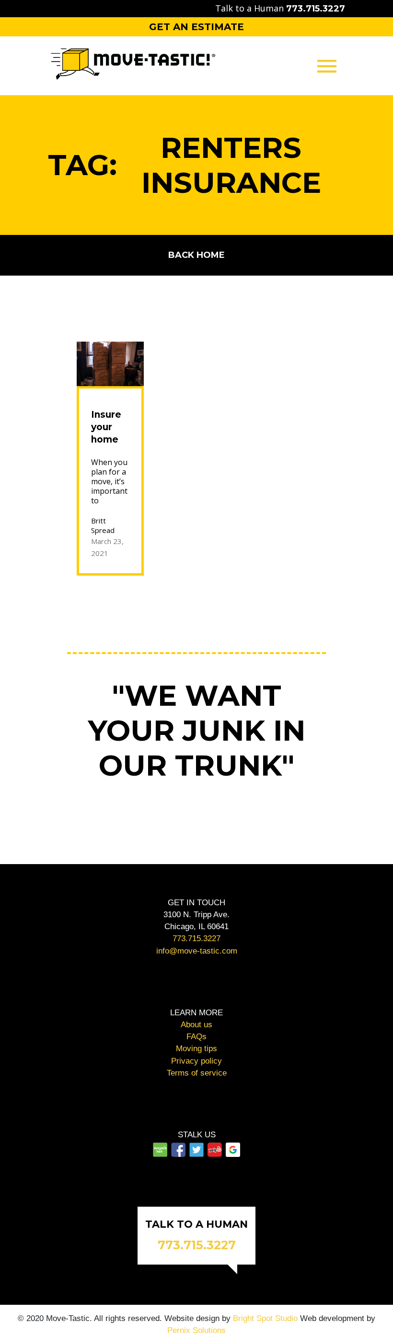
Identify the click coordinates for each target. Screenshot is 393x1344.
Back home (196, 255)
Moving (196, 110)
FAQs (196, 1036)
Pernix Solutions (196, 1330)
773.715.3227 (196, 938)
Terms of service (197, 1072)
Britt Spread (103, 525)
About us (196, 1024)
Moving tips (196, 1048)
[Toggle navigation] (327, 66)
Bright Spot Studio (265, 1318)
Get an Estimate (196, 27)
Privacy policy (196, 1061)
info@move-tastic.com (196, 950)
